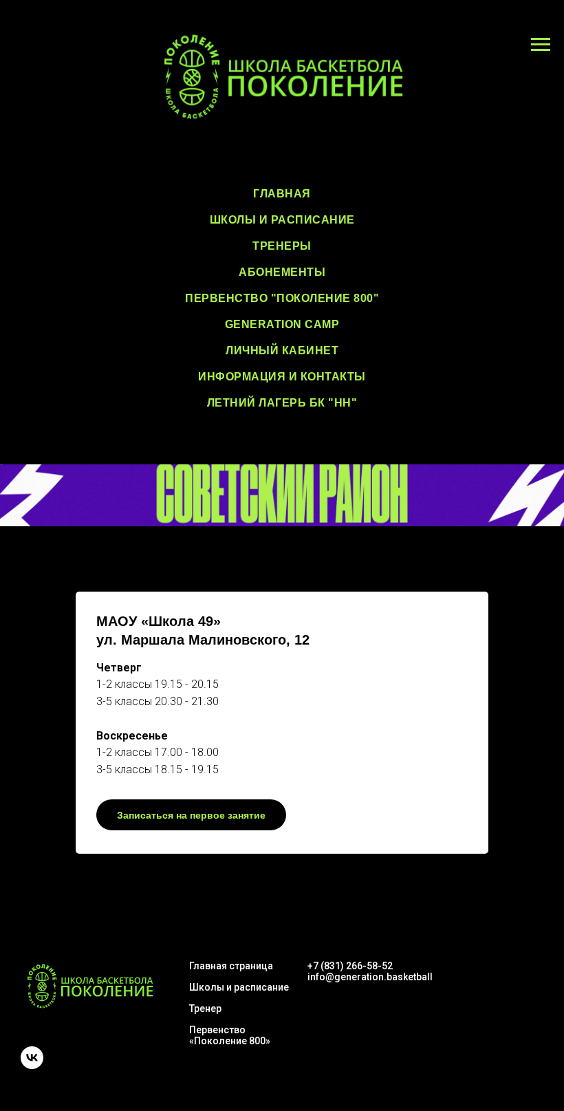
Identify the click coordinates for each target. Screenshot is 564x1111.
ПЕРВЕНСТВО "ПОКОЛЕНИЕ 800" (282, 298)
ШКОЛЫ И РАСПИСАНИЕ (282, 220)
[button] (282, 723)
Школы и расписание (239, 987)
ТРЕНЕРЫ (282, 246)
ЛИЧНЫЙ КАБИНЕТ (282, 350)
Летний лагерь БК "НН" (282, 403)
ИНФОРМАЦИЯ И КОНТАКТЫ (282, 376)
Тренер (205, 1008)
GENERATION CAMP (282, 324)
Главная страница (231, 965)
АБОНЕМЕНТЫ (282, 272)
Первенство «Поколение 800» (229, 1035)
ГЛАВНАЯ (282, 193)
